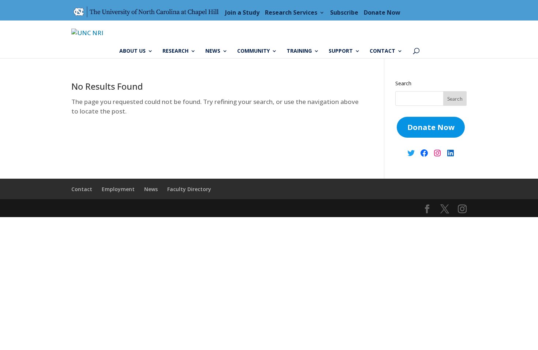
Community (253, 51)
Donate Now (382, 12)
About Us (132, 51)
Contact (382, 51)
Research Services (291, 12)
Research (175, 51)
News (212, 51)
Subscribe (344, 12)
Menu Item (148, 12)
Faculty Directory (189, 189)
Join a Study (242, 12)
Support (341, 51)
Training (299, 51)
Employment (118, 189)
